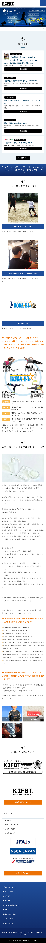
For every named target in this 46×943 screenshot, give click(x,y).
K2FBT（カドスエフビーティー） (24, 932)
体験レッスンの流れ (11, 825)
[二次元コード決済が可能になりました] (8, 139)
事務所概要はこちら (22, 802)
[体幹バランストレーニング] (23, 397)
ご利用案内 (6, 896)
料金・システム (8, 892)
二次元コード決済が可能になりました (18, 143)
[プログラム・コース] (12, 720)
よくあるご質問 (10, 829)
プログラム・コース (9, 887)
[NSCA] (23, 851)
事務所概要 (6, 901)
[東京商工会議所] (23, 860)
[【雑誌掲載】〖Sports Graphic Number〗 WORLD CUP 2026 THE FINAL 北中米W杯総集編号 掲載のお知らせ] (6, 58)
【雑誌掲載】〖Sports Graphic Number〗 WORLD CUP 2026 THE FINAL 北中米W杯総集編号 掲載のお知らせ (21, 60)
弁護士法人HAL (22, 873)
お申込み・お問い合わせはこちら (23, 940)
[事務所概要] (12, 737)
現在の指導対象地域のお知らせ (15, 123)
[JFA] (23, 842)
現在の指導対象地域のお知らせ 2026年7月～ (21, 81)
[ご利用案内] (33, 720)
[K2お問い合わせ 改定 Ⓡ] (23, 774)
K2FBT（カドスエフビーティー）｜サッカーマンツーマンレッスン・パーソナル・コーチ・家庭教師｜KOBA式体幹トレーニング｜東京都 (7, 4)
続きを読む (23, 69)
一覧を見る (24, 158)
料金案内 (8, 820)
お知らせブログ (10, 833)
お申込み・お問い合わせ (11, 905)
